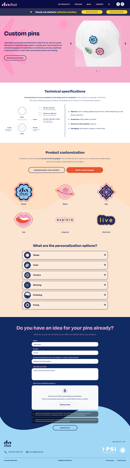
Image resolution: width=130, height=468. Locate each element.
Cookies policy (121, 460)
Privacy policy (110, 460)
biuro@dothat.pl (36, 452)
